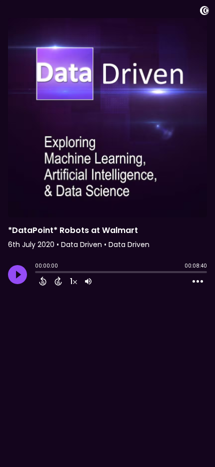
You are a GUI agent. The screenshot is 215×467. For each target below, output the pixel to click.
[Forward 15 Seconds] (58, 281)
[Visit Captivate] (204, 12)
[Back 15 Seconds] (42, 281)
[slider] (38, 273)
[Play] (17, 274)
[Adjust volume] (88, 281)
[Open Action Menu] (197, 282)
